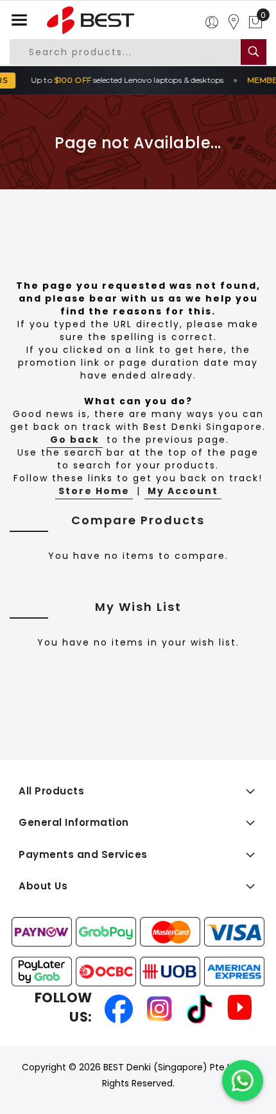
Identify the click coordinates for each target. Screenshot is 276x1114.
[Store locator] (233, 22)
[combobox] (134, 52)
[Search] (253, 52)
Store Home (94, 490)
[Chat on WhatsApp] (242, 1080)
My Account (183, 490)
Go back (74, 439)
